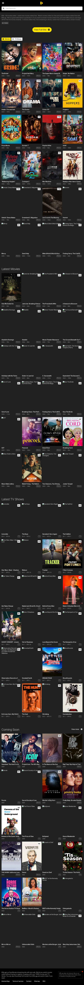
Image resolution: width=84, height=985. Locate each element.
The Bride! (5, 73)
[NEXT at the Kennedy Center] (52, 892)
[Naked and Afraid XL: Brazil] (32, 589)
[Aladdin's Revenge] (11, 323)
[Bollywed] (52, 820)
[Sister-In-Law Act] (32, 359)
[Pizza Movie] (11, 129)
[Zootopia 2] (32, 165)
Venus (24, 872)
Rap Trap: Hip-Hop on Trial (72, 764)
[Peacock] (32, 431)
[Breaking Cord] (72, 431)
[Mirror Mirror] (11, 928)
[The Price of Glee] (32, 820)
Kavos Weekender (69, 836)
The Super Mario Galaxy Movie (52, 73)
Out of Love (5, 412)
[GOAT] (72, 129)
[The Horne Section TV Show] (11, 892)
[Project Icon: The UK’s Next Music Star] (32, 748)
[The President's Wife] (52, 287)
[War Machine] (52, 165)
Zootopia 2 (25, 181)
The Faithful (67, 534)
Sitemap (37, 981)
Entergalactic (67, 908)
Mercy (4, 253)
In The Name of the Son (50, 764)
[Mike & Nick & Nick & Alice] (52, 237)
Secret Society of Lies (29, 800)
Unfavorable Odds (28, 944)
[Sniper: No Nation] (72, 57)
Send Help (25, 253)
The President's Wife (49, 304)
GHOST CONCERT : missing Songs (13, 642)
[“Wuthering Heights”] (11, 165)
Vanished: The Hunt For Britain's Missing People (17, 764)
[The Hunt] (32, 697)
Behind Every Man (48, 606)
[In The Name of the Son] (52, 748)
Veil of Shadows (27, 642)
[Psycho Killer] (52, 129)
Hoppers (66, 109)
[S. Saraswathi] (52, 359)
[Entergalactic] (72, 892)
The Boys (25, 534)
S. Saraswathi (47, 376)
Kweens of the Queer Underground (13, 836)
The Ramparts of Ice (69, 642)
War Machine (46, 181)
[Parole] (11, 784)
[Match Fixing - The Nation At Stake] (32, 467)
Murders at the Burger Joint (51, 944)
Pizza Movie (6, 145)
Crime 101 (45, 109)
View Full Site (40, 30)
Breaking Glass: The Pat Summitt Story (35, 412)
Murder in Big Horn (48, 800)
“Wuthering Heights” (8, 181)
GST (3, 448)
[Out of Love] (11, 395)
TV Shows (18, 39)
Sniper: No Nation (69, 73)
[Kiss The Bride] (72, 395)
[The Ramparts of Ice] (72, 625)
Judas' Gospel (68, 484)
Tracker (45, 570)
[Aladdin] (32, 323)
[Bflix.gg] (42, 3)
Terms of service (17, 981)
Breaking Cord (68, 448)
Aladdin (24, 340)
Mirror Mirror (6, 944)
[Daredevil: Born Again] (52, 517)
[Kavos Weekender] (72, 820)
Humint (65, 217)
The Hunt (25, 714)
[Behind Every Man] (52, 589)
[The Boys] (32, 517)
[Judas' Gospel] (72, 467)
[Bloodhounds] (72, 661)
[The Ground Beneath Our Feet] (72, 323)
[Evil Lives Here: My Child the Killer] (11, 697)
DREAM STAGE (47, 678)
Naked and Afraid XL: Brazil (31, 606)
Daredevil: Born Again (49, 534)
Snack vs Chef (47, 872)
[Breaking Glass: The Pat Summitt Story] (32, 395)
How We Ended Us (8, 304)
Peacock (25, 448)
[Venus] (32, 856)
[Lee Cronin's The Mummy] (52, 201)
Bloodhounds (67, 678)
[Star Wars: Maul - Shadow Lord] (11, 553)
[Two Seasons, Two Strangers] (52, 467)
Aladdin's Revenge (8, 340)
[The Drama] (32, 93)
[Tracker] (52, 553)
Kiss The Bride (68, 412)
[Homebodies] (72, 697)
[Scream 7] (32, 129)
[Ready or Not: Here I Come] (72, 165)
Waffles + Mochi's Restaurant (31, 908)
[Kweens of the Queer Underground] (11, 820)
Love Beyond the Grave (50, 642)
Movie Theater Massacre (50, 340)
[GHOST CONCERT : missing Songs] (11, 625)
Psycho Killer (46, 145)
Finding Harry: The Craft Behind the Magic (56, 412)
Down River (46, 448)
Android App (6, 981)
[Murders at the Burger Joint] (52, 928)
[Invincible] (11, 517)
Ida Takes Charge (7, 606)
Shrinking (45, 714)
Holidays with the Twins (9, 376)
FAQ (44, 981)
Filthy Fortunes (68, 570)
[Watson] (32, 553)
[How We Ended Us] (11, 287)
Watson (24, 570)
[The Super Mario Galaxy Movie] (52, 57)
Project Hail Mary (28, 73)
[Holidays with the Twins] (11, 359)
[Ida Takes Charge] (11, 589)
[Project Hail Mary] (32, 57)
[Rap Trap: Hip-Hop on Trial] (72, 748)
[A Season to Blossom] (72, 287)
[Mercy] (11, 237)
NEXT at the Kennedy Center (51, 908)
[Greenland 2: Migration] (32, 201)
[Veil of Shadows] (32, 625)
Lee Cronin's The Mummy (50, 217)
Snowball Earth (27, 678)
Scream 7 (25, 145)
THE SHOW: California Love (11, 872)
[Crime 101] (52, 93)
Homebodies (67, 714)
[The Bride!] (11, 57)
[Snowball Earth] (32, 661)
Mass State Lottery (8, 484)
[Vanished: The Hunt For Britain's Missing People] (11, 748)
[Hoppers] (72, 93)
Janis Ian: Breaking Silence (31, 304)
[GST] (11, 431)
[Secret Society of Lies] (32, 784)
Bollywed (45, 836)
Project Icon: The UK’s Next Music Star (34, 764)
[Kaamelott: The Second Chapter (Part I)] (72, 359)
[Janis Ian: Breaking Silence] (32, 287)
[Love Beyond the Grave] (52, 625)
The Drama (25, 109)
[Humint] (72, 201)
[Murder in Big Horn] (52, 784)
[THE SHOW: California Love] (11, 856)
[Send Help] (32, 237)
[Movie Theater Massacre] (52, 323)
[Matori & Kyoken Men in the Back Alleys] (72, 589)
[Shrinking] (52, 697)
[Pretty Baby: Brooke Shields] (72, 784)
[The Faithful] (72, 517)
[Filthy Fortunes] (72, 553)
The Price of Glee (27, 836)
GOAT (64, 145)
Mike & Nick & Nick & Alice (51, 253)
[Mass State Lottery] (11, 467)
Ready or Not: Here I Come (72, 181)
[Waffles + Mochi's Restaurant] (32, 892)
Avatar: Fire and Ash (8, 109)
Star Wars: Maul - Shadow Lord (12, 570)
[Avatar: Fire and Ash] (11, 93)
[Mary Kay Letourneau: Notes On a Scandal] (72, 928)
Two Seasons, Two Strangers (52, 484)
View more (75, 729)
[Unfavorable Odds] (32, 928)
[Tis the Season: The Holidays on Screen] (72, 856)
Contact (28, 981)
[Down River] (52, 431)
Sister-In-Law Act (27, 376)
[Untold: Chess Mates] (11, 201)
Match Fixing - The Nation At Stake (33, 484)
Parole (4, 800)
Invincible (5, 534)
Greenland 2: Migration (29, 217)
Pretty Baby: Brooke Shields (72, 800)
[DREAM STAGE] (52, 661)
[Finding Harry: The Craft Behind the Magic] (72, 237)
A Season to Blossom (70, 304)
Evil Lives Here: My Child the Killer (13, 714)
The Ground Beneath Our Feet (72, 340)
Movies (7, 39)
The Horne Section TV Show (11, 908)
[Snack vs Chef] (52, 856)
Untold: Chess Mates (8, 217)
